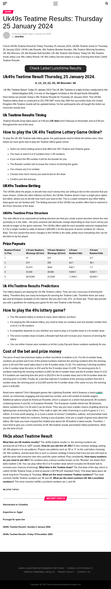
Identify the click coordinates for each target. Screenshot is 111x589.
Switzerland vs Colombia (15, 504)
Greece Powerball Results (39, 572)
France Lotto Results (80, 568)
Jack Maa (19, 36)
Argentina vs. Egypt (13, 512)
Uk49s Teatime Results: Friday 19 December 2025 (27, 534)
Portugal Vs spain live (14, 519)
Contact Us (83, 572)
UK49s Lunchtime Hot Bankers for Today (41, 568)
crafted (99, 392)
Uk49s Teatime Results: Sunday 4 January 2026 (26, 527)
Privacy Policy (66, 572)
